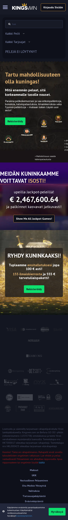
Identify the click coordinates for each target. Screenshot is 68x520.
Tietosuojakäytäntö (34, 496)
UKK (34, 475)
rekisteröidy (15, 121)
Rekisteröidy (34, 289)
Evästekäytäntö (34, 501)
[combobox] (34, 33)
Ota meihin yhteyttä (34, 485)
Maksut (34, 470)
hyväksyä (57, 511)
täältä (42, 462)
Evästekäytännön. (24, 515)
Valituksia (34, 490)
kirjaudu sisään (53, 7)
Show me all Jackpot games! (34, 218)
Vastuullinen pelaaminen (34, 480)
